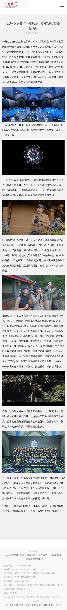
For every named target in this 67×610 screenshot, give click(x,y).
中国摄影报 (55, 555)
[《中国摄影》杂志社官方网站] (10, 4)
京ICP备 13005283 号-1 (17, 604)
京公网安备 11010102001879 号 (45, 604)
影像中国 (31, 555)
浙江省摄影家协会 (34, 559)
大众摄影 (42, 555)
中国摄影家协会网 (15, 555)
